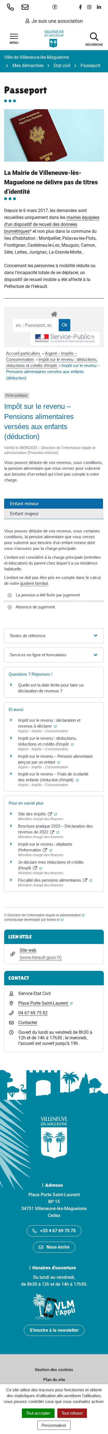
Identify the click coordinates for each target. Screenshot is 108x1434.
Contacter (27, 1022)
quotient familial (34, 583)
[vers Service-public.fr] (65, 338)
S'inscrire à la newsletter (54, 1330)
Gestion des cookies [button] (54, 1369)
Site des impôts (37, 814)
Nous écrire (58, 1247)
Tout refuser (72, 1413)
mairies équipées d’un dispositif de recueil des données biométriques (51, 224)
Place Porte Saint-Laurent (45, 1003)
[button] (11, 7)
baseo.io (55, 920)
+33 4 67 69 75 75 (58, 1230)
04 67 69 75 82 (33, 1012)
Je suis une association (57, 21)
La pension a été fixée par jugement (47, 595)
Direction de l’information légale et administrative (45, 915)
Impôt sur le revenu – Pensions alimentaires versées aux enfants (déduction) (53, 371)
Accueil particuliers (23, 353)
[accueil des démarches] (54, 313)
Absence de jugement (34, 606)
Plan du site (54, 1379)
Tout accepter (38, 1413)
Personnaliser (54, 1425)
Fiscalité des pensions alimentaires (55, 880)
